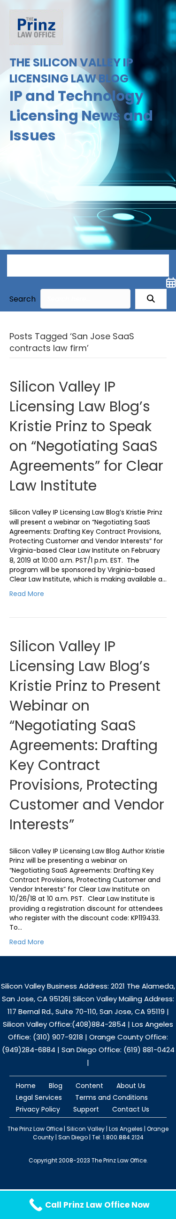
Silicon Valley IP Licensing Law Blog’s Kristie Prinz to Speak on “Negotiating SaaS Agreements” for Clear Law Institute (86, 436)
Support (86, 1109)
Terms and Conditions (111, 1097)
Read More (26, 593)
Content (89, 1085)
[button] (151, 299)
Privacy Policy (38, 1109)
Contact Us (130, 1109)
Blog (55, 1085)
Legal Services (39, 1097)
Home (26, 1085)
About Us (130, 1085)
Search (22, 299)
